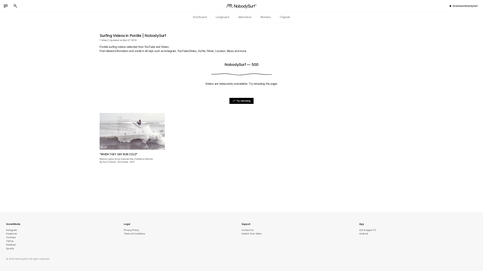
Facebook (11, 233)
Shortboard (200, 17)
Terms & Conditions (134, 233)
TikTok (10, 241)
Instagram (11, 230)
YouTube (11, 237)
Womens (265, 17)
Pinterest (11, 244)
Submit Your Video (252, 233)
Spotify (10, 248)
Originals (285, 17)
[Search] (15, 6)
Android (363, 233)
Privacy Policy (131, 230)
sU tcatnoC (248, 230)
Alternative (244, 17)
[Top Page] (241, 6)
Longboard (222, 17)
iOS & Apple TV (367, 230)
